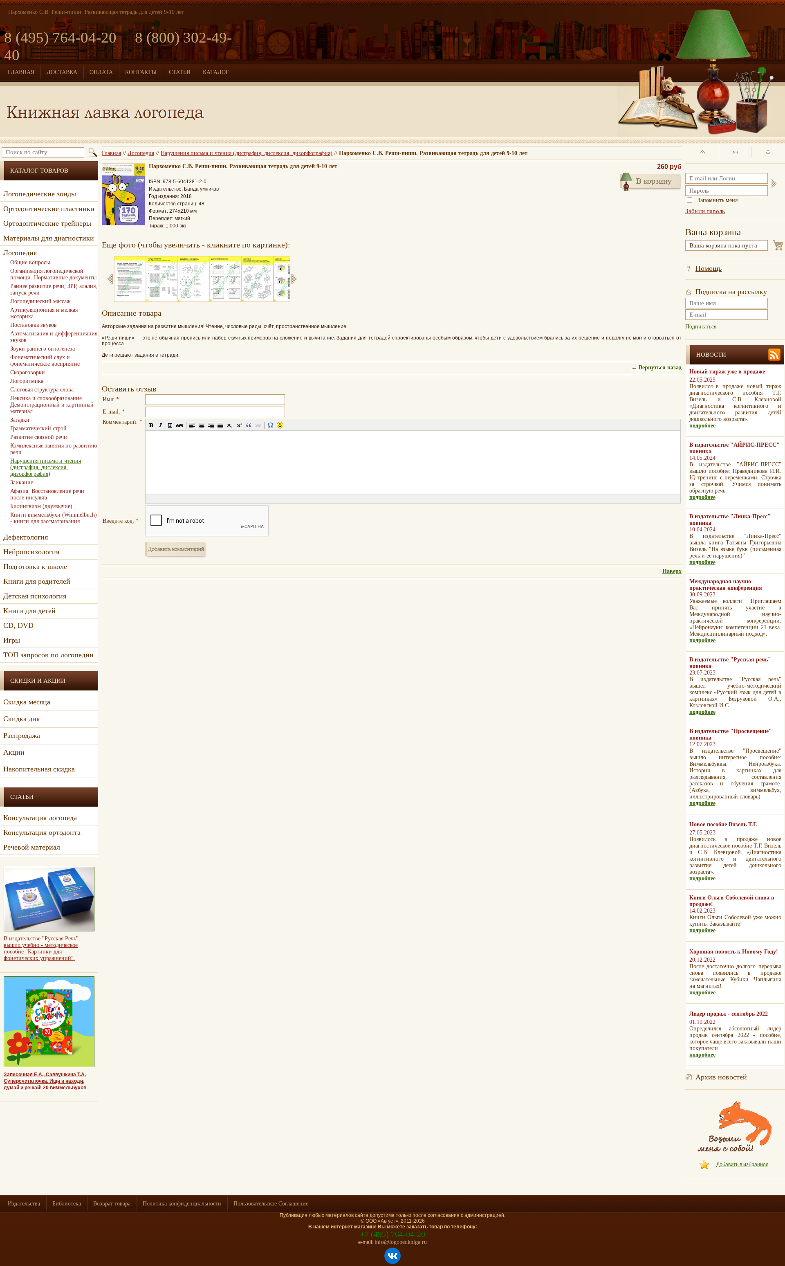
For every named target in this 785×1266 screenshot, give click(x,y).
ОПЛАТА (101, 72)
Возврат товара (111, 1204)
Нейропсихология (31, 552)
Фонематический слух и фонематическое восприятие (45, 360)
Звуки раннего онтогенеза (42, 349)
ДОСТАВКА (62, 72)
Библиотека (66, 1204)
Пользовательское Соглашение (270, 1204)
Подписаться (700, 327)
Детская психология (34, 596)
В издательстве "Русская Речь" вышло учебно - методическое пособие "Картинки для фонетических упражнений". (41, 948)
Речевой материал (31, 847)
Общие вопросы (30, 262)
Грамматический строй (38, 428)
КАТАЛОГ (216, 72)
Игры (11, 640)
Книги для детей (29, 611)
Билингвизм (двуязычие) (41, 506)
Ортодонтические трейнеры (47, 223)
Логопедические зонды (39, 194)
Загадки (19, 420)
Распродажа (21, 735)
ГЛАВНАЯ (21, 72)
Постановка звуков (33, 325)
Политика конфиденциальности (182, 1204)
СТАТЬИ (180, 72)
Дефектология (25, 537)
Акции (14, 752)
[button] (151, 425)
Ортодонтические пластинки (48, 209)
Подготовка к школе (35, 566)
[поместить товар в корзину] (651, 181)
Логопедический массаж (40, 301)
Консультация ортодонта (42, 832)
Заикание (21, 482)
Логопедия (141, 153)
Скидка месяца (26, 702)
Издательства (24, 1204)
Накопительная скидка (39, 769)
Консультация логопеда (40, 818)
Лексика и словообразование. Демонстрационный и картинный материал (52, 404)
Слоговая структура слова (42, 390)
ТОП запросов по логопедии (48, 655)
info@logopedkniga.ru (401, 1242)
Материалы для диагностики (48, 238)
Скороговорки (27, 372)
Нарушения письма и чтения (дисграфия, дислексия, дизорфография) (246, 153)
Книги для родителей (36, 581)
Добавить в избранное (742, 1164)
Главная (111, 153)
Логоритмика (26, 381)
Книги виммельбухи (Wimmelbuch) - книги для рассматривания (53, 518)
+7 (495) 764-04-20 (392, 1234)
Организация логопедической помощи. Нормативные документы (53, 274)
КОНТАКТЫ (141, 72)
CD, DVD (18, 625)
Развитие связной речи (38, 437)
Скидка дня (21, 719)
